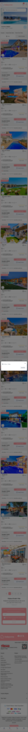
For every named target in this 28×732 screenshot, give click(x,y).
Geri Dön (23, 367)
